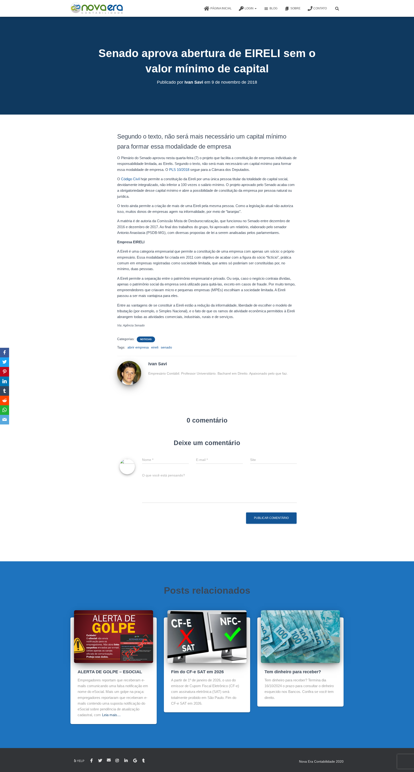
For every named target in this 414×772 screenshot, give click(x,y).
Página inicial (221, 8)
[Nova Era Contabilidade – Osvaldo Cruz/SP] (96, 8)
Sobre (295, 8)
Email (108, 760)
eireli (154, 347)
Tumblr (144, 760)
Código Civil (130, 179)
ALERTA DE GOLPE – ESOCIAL (110, 671)
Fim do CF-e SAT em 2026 (197, 671)
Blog (273, 8)
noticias (146, 339)
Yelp (80, 761)
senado (166, 347)
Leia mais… (111, 715)
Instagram (117, 760)
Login (249, 8)
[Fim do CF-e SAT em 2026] (207, 636)
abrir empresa (138, 347)
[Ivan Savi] (129, 373)
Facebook (92, 760)
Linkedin (126, 760)
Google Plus (135, 760)
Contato (320, 8)
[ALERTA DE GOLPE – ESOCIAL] (113, 636)
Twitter (100, 760)
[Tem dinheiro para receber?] (300, 636)
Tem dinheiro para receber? (292, 671)
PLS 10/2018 (179, 170)
